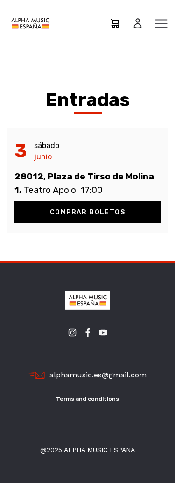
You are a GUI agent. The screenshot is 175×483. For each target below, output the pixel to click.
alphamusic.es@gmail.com (98, 374)
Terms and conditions (87, 399)
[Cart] (114, 23)
